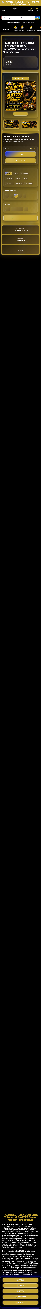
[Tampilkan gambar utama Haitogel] (11, 124)
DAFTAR (21, 1292)
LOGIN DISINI (20, 160)
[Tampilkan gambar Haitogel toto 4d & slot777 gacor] (29, 124)
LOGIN (22, 1286)
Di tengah (5, 1224)
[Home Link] (14, 11)
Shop (3, 10)
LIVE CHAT (21, 1303)
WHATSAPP (22, 1297)
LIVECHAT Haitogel (21, 218)
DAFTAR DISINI (20, 154)
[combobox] (18, 18)
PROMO (21, 1280)
